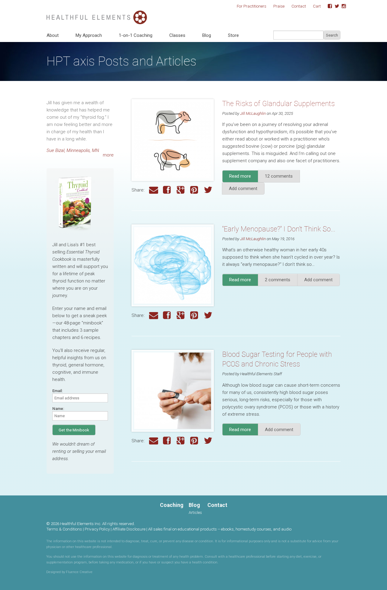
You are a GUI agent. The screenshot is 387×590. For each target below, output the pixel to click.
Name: (58, 409)
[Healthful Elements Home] (97, 14)
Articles (195, 512)
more (108, 155)
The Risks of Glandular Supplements (278, 104)
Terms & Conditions (64, 529)
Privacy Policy (97, 529)
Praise (279, 6)
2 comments (277, 279)
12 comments (279, 176)
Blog (206, 35)
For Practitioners (251, 6)
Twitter (335, 6)
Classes (177, 35)
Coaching (171, 505)
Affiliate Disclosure (128, 529)
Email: (57, 391)
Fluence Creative (79, 572)
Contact (298, 6)
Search (332, 35)
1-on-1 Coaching (135, 35)
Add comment (243, 188)
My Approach (89, 35)
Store (233, 35)
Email (153, 190)
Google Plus (181, 190)
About (53, 35)
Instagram (342, 6)
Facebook (328, 6)
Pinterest (194, 190)
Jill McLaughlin (253, 113)
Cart (317, 6)
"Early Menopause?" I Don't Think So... (278, 229)
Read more (243, 177)
